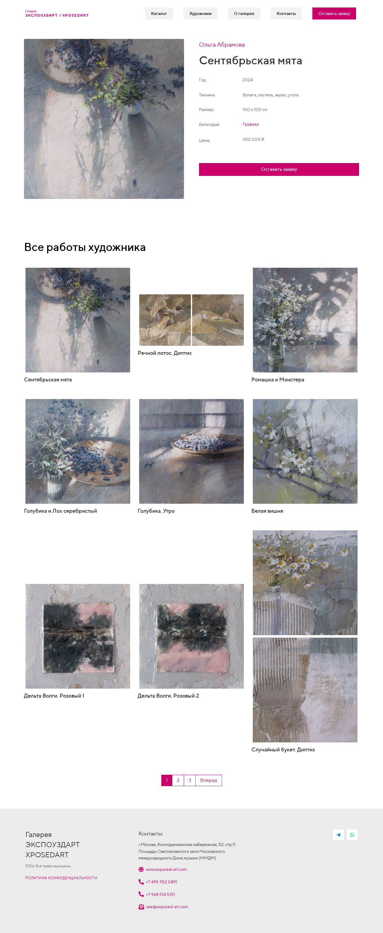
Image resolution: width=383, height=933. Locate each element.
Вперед (208, 780)
